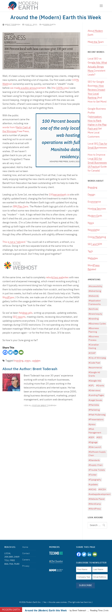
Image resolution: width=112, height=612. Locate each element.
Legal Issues (96, 400)
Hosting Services (97, 208)
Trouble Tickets (97, 470)
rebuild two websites (57, 277)
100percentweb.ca (59, 194)
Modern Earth (49, 25)
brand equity (96, 313)
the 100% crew (60, 87)
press (28, 360)
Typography (95, 479)
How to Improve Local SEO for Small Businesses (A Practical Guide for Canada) (97, 162)
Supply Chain (96, 465)
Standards (95, 460)
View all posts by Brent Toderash (40, 405)
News (91, 222)
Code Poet (95, 362)
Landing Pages (97, 395)
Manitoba (94, 404)
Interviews (95, 390)
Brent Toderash (12, 25)
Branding (92, 187)
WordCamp (95, 503)
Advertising (95, 291)
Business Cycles (98, 323)
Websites (93, 258)
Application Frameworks (95, 302)
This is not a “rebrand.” (14, 241)
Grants (101, 385)
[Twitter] (10, 352)
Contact (26, 553)
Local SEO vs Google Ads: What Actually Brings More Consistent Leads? (97, 66)
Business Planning (94, 330)
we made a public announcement (28, 87)
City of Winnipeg (98, 357)
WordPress (8, 297)
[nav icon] (101, 6)
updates (36, 360)
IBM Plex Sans (20, 206)
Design (91, 194)
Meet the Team (96, 41)
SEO (100, 437)
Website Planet (97, 499)
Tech (90, 251)
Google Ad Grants (94, 374)
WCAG (93, 489)
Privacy (25, 565)
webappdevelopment (100, 494)
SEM (92, 437)
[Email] (21, 352)
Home (25, 547)
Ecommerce (94, 201)
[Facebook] (5, 352)
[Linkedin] (15, 352)
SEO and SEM (95, 244)
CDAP (93, 353)
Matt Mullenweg (97, 414)
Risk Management (95, 431)
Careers (26, 559)
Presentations (97, 419)
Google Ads (95, 380)
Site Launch (95, 447)
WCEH (103, 489)
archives (94, 309)
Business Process (94, 338)
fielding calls (26, 312)
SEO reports (19, 316)
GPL (92, 385)
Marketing (95, 409)
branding (18, 360)
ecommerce (96, 367)
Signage (94, 442)
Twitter (93, 474)
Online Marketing (97, 237)
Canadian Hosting (94, 346)
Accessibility (96, 286)
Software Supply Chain (97, 453)
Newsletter (94, 229)
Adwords (94, 295)
